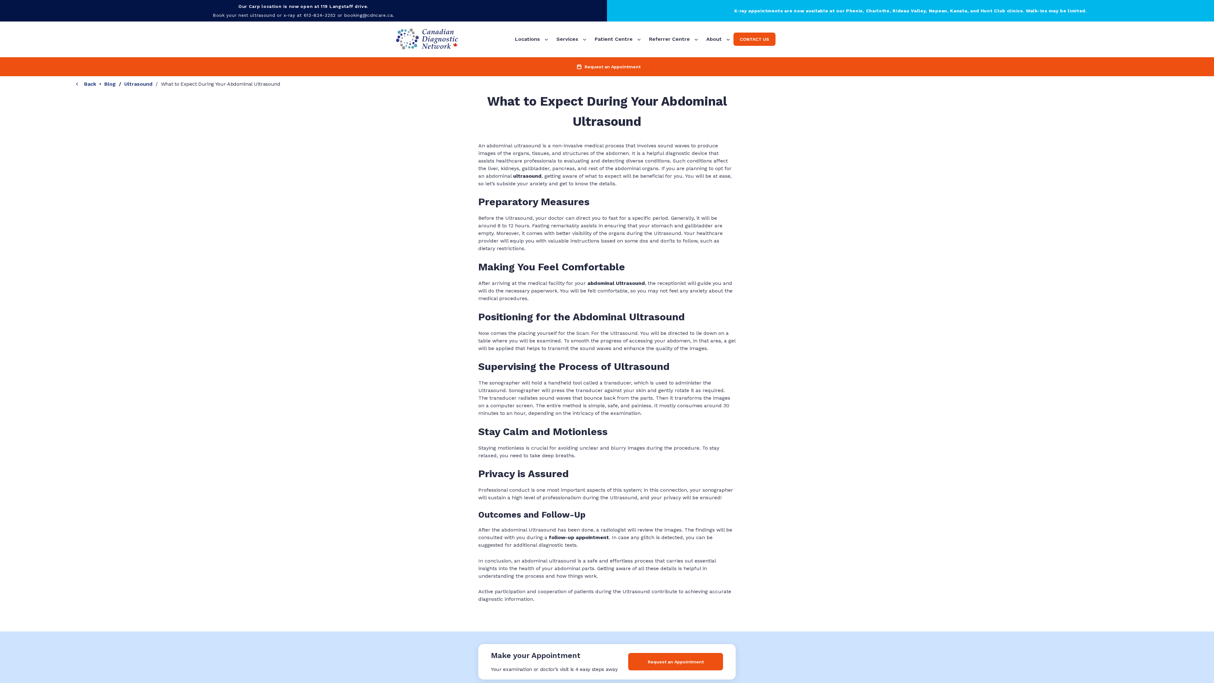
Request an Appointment (676, 661)
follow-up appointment (579, 537)
